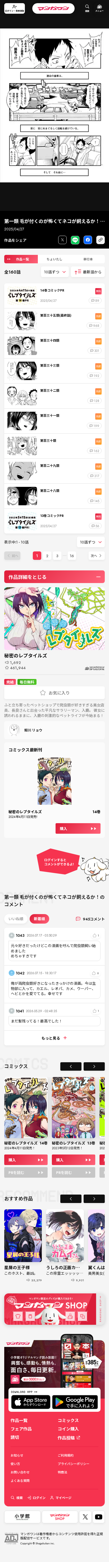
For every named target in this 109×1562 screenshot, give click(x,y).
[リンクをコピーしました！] (100, 240)
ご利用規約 (66, 1455)
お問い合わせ (20, 1472)
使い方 (15, 1464)
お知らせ (17, 1455)
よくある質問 (20, 1480)
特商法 (62, 1472)
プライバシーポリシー (73, 1464)
